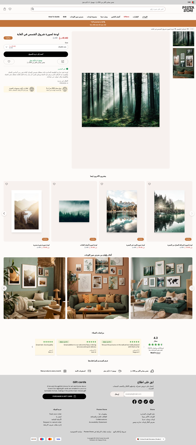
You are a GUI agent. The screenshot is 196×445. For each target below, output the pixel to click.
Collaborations (101, 419)
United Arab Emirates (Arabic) (150, 439)
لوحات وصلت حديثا (148, 419)
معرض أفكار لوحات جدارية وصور (144, 422)
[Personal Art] (98, 288)
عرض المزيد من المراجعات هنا (98, 361)
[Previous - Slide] (192, 213)
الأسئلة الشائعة (56, 419)
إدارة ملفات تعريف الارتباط (52, 425)
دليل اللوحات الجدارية (147, 414)
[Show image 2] (183, 63)
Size (66, 43)
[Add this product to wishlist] (9, 61)
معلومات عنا (103, 414)
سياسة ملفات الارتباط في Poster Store (97, 432)
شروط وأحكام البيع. (119, 432)
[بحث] (33, 9)
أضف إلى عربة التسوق (35, 54)
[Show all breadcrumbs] (191, 29)
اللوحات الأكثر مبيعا (148, 417)
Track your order (55, 414)
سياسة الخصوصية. (76, 432)
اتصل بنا (58, 417)
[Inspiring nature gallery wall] (34, 288)
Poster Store (103, 438)
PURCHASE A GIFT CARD (62, 396)
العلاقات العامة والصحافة (99, 417)
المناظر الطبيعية (181, 29)
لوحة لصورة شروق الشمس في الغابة (162, 29)
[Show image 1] (183, 38)
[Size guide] (62, 61)
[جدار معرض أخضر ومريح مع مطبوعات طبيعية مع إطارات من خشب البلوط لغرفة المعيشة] (161, 288)
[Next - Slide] (4, 213)
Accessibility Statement (98, 422)
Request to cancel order (52, 422)
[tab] (10, 9)
